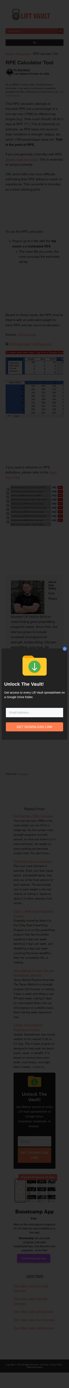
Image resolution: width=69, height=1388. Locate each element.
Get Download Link (34, 727)
